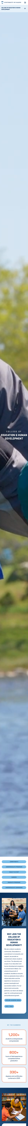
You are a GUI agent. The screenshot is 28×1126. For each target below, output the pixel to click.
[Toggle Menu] (25, 2)
